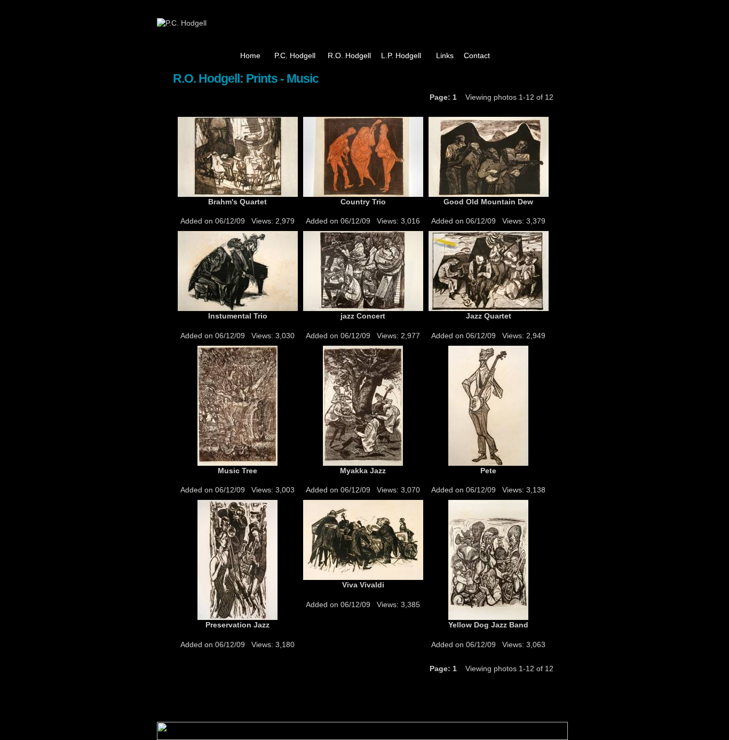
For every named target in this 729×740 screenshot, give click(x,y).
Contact (477, 55)
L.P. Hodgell (401, 55)
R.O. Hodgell (349, 55)
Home (250, 55)
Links (445, 55)
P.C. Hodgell (294, 55)
